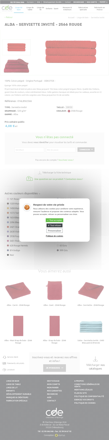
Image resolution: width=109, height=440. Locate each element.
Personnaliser (54, 231)
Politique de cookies (54, 236)
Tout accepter (55, 220)
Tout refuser (55, 225)
